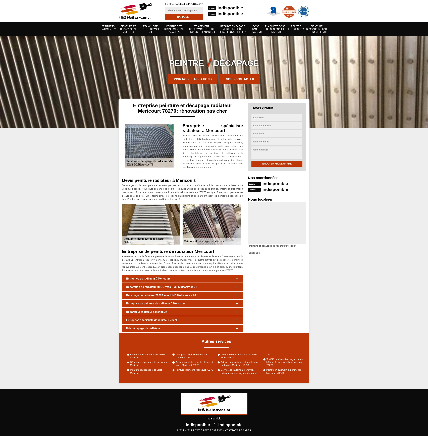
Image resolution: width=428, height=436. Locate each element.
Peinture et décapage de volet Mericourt (146, 371)
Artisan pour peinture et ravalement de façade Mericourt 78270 (239, 363)
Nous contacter (240, 79)
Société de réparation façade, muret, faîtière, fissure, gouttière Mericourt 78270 (285, 362)
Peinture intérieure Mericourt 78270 (194, 369)
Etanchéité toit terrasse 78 (150, 29)
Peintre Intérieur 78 (296, 27)
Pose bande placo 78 (256, 29)
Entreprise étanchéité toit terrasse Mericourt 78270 (239, 356)
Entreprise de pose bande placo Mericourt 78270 (192, 356)
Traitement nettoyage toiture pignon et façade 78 (202, 29)
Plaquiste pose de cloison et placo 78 (275, 29)
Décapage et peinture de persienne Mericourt (149, 363)
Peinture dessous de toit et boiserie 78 (316, 29)
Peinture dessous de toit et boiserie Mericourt (148, 356)
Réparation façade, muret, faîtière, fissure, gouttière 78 (233, 29)
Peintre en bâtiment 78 (108, 27)
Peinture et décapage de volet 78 (128, 29)
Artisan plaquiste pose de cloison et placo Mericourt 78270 (194, 363)
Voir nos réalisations (193, 79)
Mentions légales (238, 430)
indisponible (230, 7)
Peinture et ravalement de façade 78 (174, 29)
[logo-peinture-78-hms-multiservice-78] (139, 11)
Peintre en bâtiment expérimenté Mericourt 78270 (283, 371)
